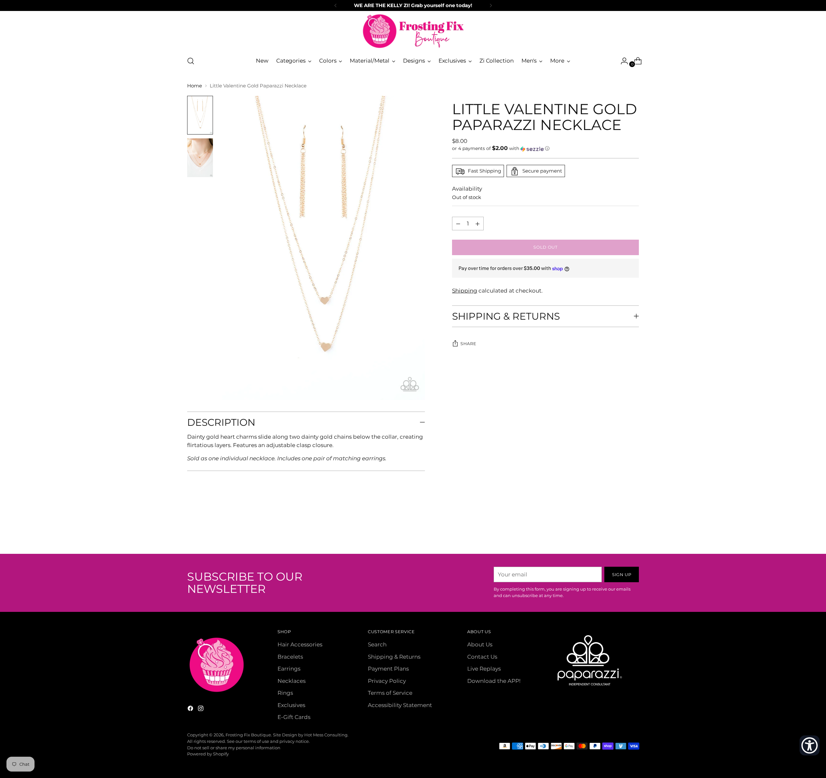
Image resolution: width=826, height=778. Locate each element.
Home (194, 86)
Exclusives (291, 705)
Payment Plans (388, 668)
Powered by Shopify (208, 753)
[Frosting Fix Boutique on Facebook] (191, 709)
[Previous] (335, 5)
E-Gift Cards (293, 717)
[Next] (491, 5)
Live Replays (484, 668)
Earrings (288, 668)
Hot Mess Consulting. (326, 734)
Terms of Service (390, 693)
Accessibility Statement (400, 705)
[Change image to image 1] (200, 115)
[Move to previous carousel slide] (618, 531)
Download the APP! (493, 681)
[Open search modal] (190, 61)
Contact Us (482, 656)
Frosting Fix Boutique (248, 734)
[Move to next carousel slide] (633, 531)
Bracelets (290, 656)
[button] (545, 148)
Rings (285, 693)
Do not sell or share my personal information (233, 747)
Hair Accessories (299, 644)
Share (468, 343)
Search (377, 644)
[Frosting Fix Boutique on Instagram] (201, 709)
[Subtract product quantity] (477, 223)
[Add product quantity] (458, 223)
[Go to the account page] (621, 61)
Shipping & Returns (394, 656)
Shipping (464, 291)
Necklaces (291, 681)
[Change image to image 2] (200, 157)
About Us (479, 644)
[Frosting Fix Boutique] (413, 31)
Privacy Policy (387, 681)
